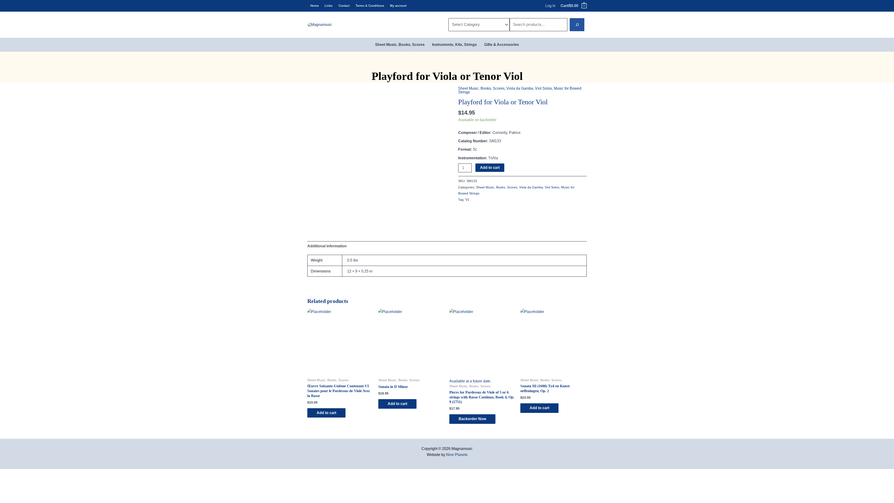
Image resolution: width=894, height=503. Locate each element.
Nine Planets (456, 455)
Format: (465, 149)
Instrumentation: (472, 158)
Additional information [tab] (327, 246)
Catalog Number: (473, 141)
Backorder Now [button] (472, 419)
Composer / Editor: (474, 133)
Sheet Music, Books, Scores (481, 88)
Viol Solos (543, 88)
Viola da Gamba (519, 88)
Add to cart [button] (326, 413)
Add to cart (490, 168)
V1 (467, 199)
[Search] (577, 24)
